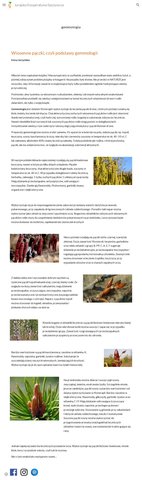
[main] (71, 27)
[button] (4, 4)
